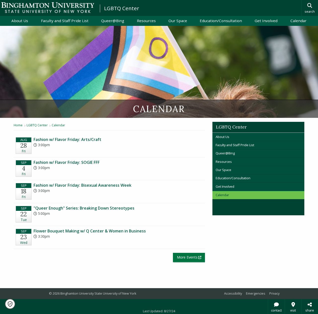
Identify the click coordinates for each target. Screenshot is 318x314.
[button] (10, 304)
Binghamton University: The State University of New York (47, 7)
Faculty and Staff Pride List (64, 20)
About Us (19, 20)
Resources (146, 20)
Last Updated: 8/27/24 (159, 311)
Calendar (298, 20)
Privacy (274, 293)
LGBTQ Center (121, 8)
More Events (191, 257)
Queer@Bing (112, 20)
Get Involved (266, 20)
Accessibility (233, 293)
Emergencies (255, 293)
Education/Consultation (221, 20)
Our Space (177, 20)
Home (18, 125)
